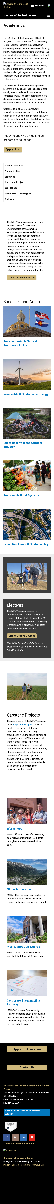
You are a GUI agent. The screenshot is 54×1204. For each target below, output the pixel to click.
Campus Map (38, 1165)
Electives (10, 176)
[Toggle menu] (49, 15)
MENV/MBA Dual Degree (18, 193)
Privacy (6, 1165)
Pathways (10, 199)
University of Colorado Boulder (18, 1158)
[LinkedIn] (23, 1137)
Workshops (11, 188)
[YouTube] (32, 1137)
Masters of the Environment (20, 15)
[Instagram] (15, 1137)
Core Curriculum (14, 165)
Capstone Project (14, 182)
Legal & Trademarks (21, 1165)
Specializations (13, 171)
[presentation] (27, 323)
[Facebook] (6, 1137)
